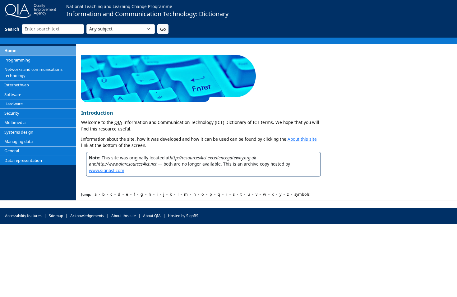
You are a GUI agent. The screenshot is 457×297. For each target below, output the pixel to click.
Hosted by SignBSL (184, 215)
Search (12, 29)
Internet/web (16, 85)
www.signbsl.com (106, 170)
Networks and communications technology (33, 72)
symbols (302, 194)
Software (12, 94)
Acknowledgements (87, 215)
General (11, 150)
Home (10, 50)
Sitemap (56, 215)
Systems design (18, 132)
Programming (17, 60)
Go (163, 29)
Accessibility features (23, 215)
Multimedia (14, 122)
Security (11, 113)
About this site (302, 139)
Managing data (18, 141)
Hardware (13, 104)
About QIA (152, 215)
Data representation (23, 160)
